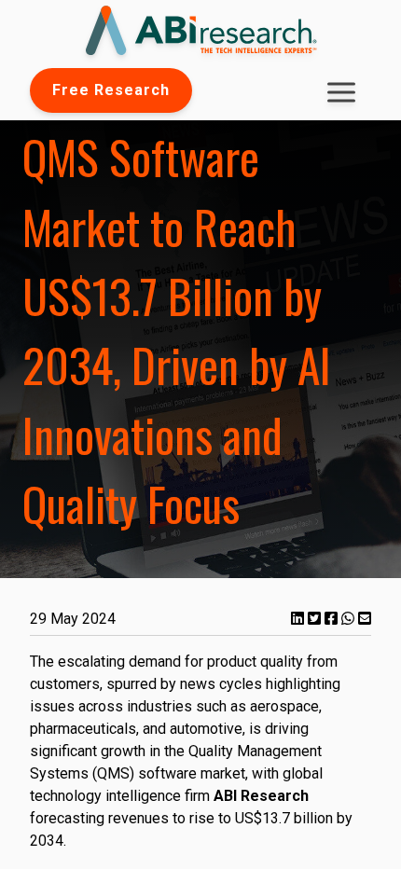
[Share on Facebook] (333, 619)
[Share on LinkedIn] (299, 619)
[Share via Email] (364, 619)
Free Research (111, 90)
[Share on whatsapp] (349, 619)
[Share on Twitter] (316, 619)
